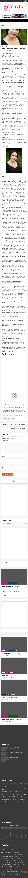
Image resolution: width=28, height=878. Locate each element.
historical (13, 860)
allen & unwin (5, 848)
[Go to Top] (25, 872)
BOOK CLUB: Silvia (16, 791)
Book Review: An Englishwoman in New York (14, 424)
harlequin (20, 858)
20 (13, 835)
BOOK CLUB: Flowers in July (19, 794)
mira (11, 862)
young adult (16, 874)
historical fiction (20, 860)
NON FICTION (11, 672)
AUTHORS (4, 46)
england (3, 856)
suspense (17, 872)
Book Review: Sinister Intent (18, 428)
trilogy (7, 874)
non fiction (20, 862)
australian (20, 848)
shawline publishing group (13, 871)
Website (4, 467)
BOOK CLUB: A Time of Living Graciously (12, 676)
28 (17, 837)
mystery (15, 862)
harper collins (5, 860)
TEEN (13, 418)
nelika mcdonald (9, 417)
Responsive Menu (25, 1)
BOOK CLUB (4, 582)
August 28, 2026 (5, 588)
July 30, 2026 (5, 721)
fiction (16, 856)
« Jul (2, 841)
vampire (10, 874)
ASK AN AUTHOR (5, 694)
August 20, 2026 (5, 677)
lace (10, 699)
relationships (6, 869)
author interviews (12, 415)
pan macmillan (16, 417)
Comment (5, 440)
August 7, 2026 (5, 699)
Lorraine (12, 677)
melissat (12, 588)
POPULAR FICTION (6, 418)
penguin (23, 864)
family (3, 417)
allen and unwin (13, 848)
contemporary (6, 854)
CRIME (22, 415)
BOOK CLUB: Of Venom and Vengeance (11, 719)
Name (4, 456)
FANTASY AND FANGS (13, 716)
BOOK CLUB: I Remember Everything (11, 586)
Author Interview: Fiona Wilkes (9, 697)
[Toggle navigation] (2, 20)
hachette (13, 858)
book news (13, 852)
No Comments (17, 50)
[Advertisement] (14, 501)
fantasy (12, 856)
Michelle (12, 50)
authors (18, 415)
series (8, 871)
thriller (3, 874)
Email (3, 462)
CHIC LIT (18, 852)
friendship (7, 858)
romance (15, 869)
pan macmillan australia (15, 864)
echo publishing (20, 854)
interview (7, 862)
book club (5, 852)
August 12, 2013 (5, 50)
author (6, 415)
